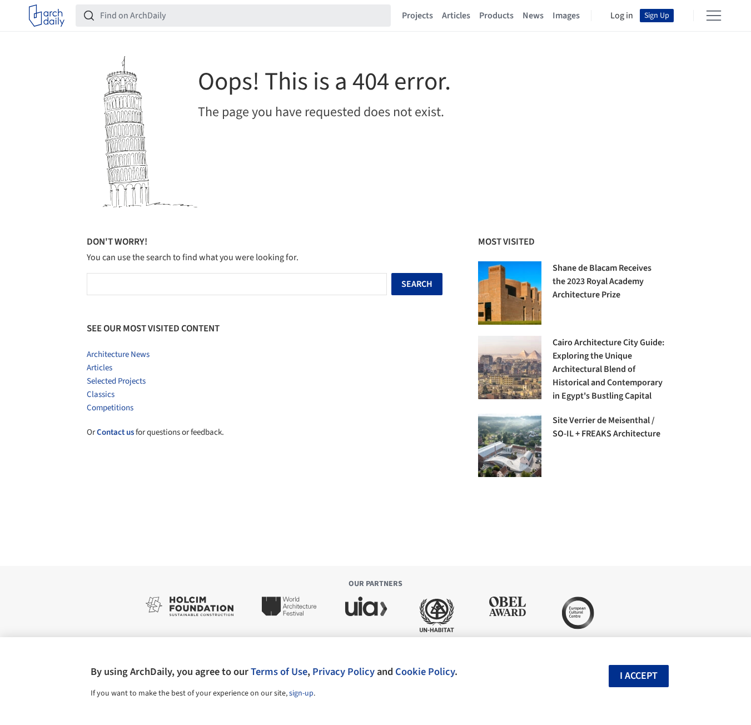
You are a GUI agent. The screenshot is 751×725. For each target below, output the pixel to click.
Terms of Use (279, 671)
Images (566, 15)
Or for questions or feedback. (155, 432)
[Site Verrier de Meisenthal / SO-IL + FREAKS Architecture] (509, 445)
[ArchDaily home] (46, 15)
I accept (639, 676)
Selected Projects (116, 381)
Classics (101, 394)
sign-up (301, 693)
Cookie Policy (425, 671)
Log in (621, 15)
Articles (456, 15)
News (533, 15)
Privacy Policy (343, 671)
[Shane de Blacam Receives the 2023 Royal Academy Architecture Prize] (509, 293)
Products (496, 15)
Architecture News (118, 354)
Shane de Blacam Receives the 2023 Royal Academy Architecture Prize (602, 281)
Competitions (110, 408)
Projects (417, 15)
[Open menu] (714, 15)
